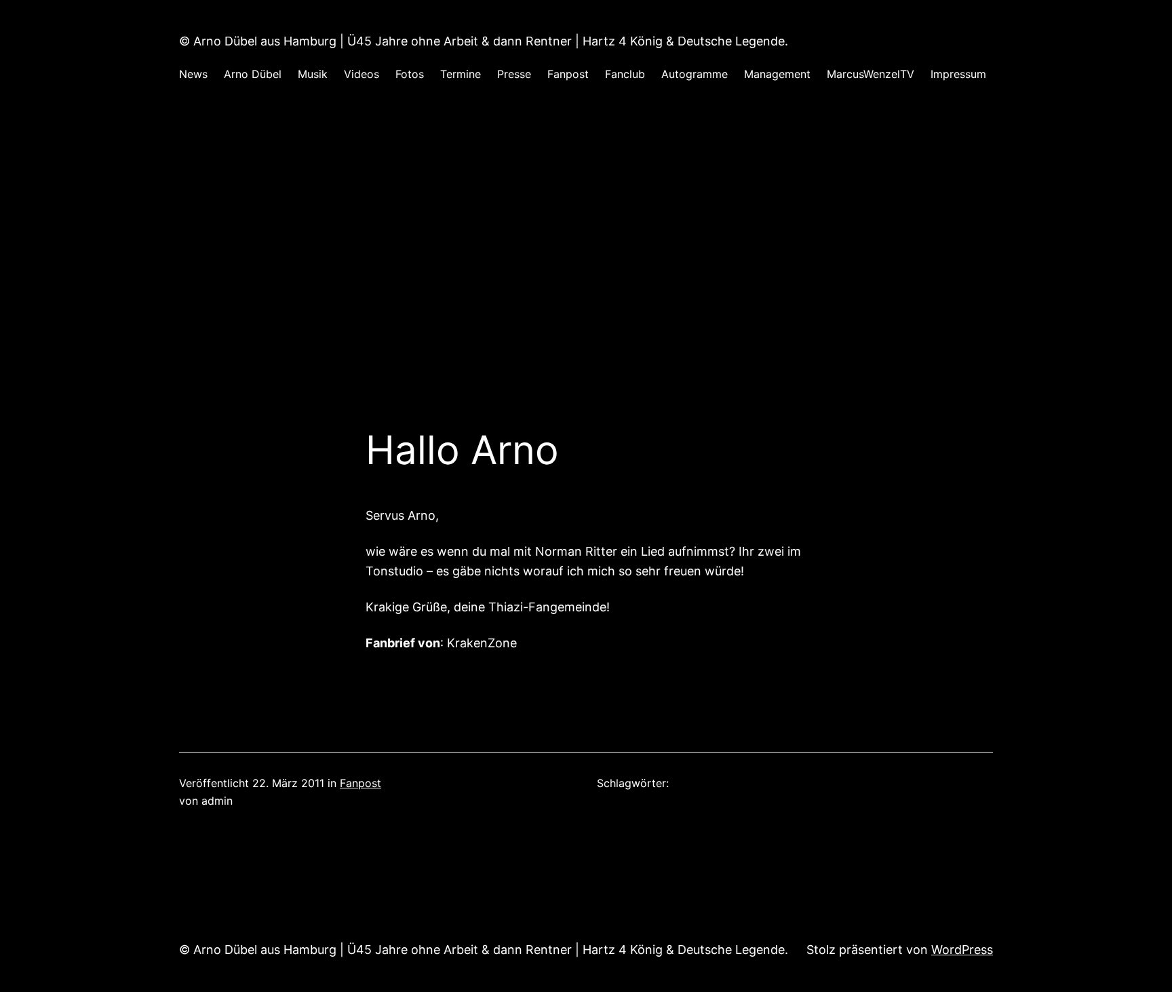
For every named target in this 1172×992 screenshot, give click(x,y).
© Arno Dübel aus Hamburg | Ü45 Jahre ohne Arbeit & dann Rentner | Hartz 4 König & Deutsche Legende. (483, 41)
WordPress (962, 949)
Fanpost (360, 783)
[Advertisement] (586, 244)
